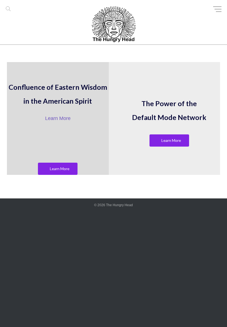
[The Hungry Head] (113, 25)
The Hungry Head (119, 205)
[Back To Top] (213, 313)
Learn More (58, 118)
